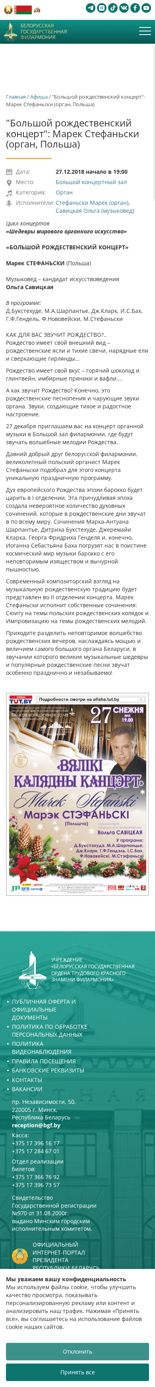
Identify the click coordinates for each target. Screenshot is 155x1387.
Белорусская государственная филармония (44, 31)
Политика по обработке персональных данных (49, 1030)
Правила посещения (44, 1061)
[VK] (124, 8)
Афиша (39, 96)
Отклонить (77, 1351)
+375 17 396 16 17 (36, 1143)
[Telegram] (90, 8)
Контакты (27, 1080)
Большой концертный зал (91, 182)
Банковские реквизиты (48, 1070)
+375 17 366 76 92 (36, 1177)
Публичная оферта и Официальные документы (44, 1009)
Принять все (77, 1372)
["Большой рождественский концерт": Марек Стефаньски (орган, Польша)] (77, 794)
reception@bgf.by (36, 1125)
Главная (16, 96)
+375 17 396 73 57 (36, 1185)
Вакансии (27, 1089)
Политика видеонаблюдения (42, 1047)
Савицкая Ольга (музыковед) (95, 210)
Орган (64, 192)
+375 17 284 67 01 (36, 1151)
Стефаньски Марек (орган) (92, 202)
